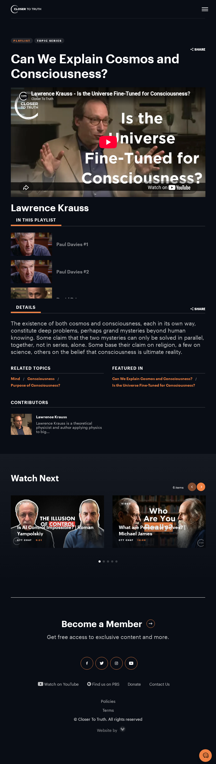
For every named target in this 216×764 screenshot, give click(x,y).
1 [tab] (100, 561)
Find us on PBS (105, 684)
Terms (108, 710)
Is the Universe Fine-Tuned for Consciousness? (153, 385)
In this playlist (36, 220)
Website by (118, 729)
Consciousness (41, 378)
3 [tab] (108, 561)
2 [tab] (104, 561)
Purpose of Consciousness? (35, 385)
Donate (134, 684)
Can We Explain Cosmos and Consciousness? (152, 378)
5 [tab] (116, 561)
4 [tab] (112, 561)
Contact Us (159, 684)
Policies (108, 701)
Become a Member (101, 624)
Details (26, 307)
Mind (15, 378)
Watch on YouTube (61, 684)
